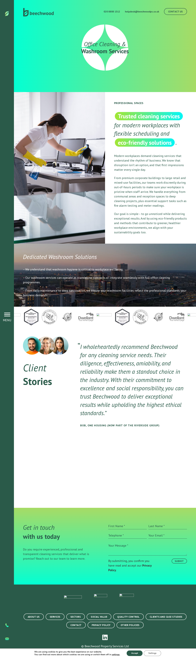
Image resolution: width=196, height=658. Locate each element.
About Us (34, 616)
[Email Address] (7, 637)
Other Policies (130, 625)
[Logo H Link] (7, 13)
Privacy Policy (101, 625)
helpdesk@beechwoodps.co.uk (142, 11)
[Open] (7, 314)
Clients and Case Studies (166, 616)
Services (55, 616)
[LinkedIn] (105, 637)
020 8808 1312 (111, 11)
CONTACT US (175, 11)
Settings (152, 653)
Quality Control (128, 616)
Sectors (75, 616)
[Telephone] (7, 625)
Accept (134, 653)
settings (116, 654)
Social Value (99, 616)
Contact (76, 625)
